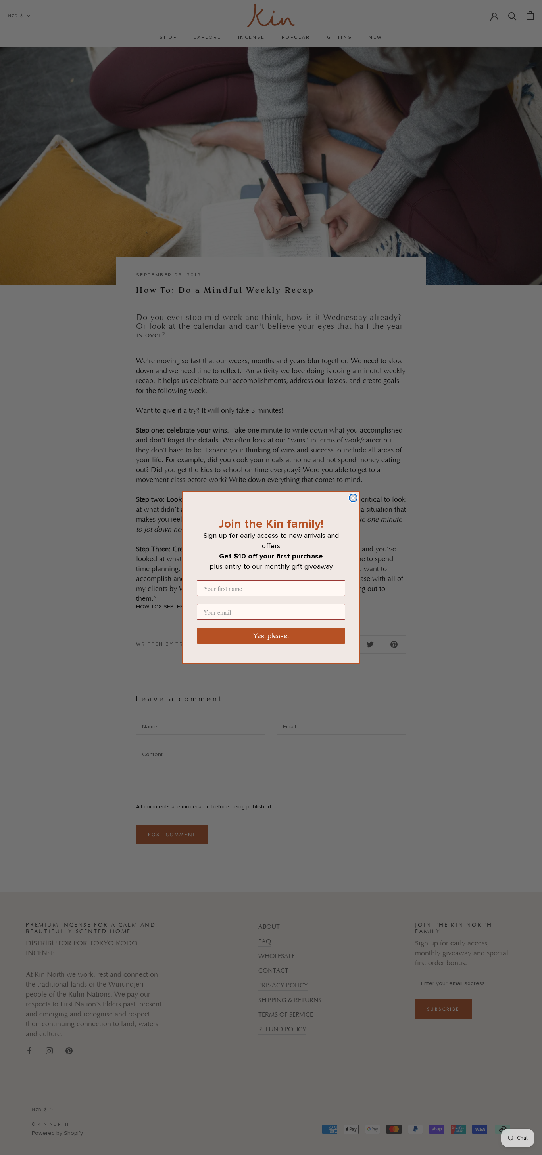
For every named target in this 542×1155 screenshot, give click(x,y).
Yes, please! (271, 635)
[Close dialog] (353, 498)
